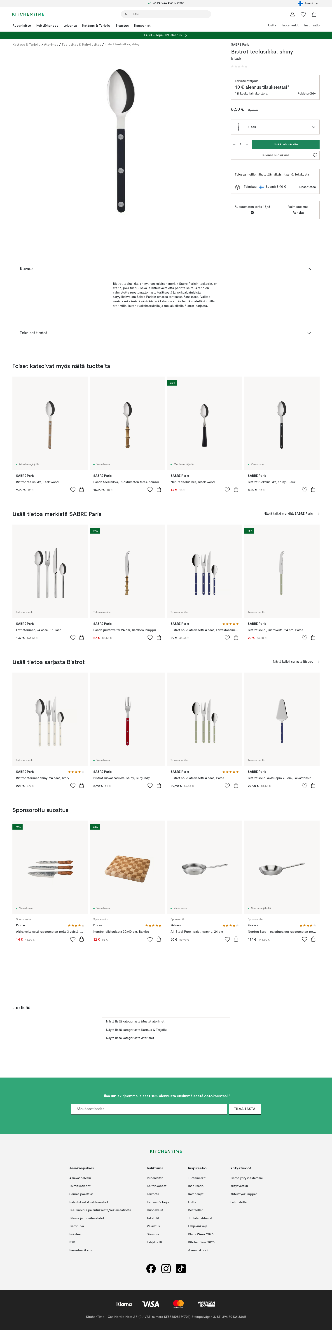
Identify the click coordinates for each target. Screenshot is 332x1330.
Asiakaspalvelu (80, 1178)
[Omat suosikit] (303, 14)
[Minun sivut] (292, 14)
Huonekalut (155, 1210)
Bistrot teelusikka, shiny (122, 44)
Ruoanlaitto (21, 25)
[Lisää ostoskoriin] (81, 489)
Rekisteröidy (306, 93)
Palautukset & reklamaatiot (88, 1202)
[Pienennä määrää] (234, 144)
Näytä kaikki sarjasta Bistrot (293, 661)
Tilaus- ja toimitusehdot (86, 1218)
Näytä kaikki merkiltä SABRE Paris (288, 513)
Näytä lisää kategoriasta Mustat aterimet (135, 1021)
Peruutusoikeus (80, 1250)
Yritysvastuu (239, 1186)
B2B (72, 1242)
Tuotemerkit (290, 25)
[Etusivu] (28, 14)
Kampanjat (142, 25)
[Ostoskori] (314, 14)
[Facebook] (151, 1268)
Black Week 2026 (200, 1234)
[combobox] (309, 3)
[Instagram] (166, 1268)
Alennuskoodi (198, 1250)
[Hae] (127, 14)
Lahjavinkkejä (197, 1226)
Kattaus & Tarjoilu (96, 25)
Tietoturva (76, 1226)
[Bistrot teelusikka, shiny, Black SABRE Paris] (121, 141)
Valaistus (153, 1226)
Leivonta (70, 25)
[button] (239, 66)
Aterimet (51, 44)
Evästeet (75, 1234)
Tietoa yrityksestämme (246, 1178)
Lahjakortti (154, 1242)
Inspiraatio (312, 25)
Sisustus (122, 25)
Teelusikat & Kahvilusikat (81, 44)
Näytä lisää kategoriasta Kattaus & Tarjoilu (136, 1030)
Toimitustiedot (80, 1186)
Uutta (272, 25)
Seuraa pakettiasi (81, 1194)
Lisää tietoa (307, 187)
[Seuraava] (213, 141)
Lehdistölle (238, 1202)
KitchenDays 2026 (201, 1242)
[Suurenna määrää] (247, 144)
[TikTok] (180, 1268)
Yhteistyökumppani (244, 1194)
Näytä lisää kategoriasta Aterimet (130, 1038)
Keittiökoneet (47, 25)
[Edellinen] (27, 141)
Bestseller (195, 1210)
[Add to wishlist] (73, 490)
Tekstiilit (153, 1218)
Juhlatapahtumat (200, 1218)
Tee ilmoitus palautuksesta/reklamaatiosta (100, 1210)
